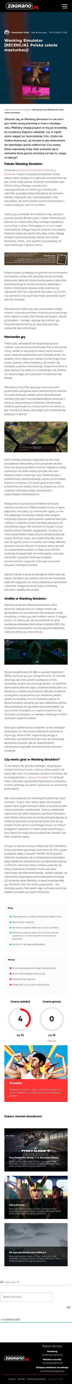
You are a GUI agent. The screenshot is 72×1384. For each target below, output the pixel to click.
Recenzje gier (24, 110)
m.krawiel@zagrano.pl (52, 1363)
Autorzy (12, 1379)
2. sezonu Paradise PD (38, 777)
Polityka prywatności (36, 1379)
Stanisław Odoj (20, 33)
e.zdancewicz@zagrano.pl (52, 1371)
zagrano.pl (8, 110)
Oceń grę (51, 1040)
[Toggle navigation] (65, 6)
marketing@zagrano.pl (52, 1355)
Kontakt (21, 1379)
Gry (16, 110)
